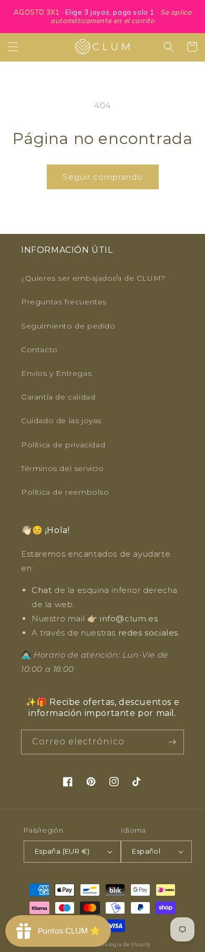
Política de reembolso (65, 492)
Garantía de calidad (58, 397)
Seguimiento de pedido (68, 326)
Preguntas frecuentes (64, 301)
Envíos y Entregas (56, 373)
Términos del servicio (62, 468)
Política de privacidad (63, 444)
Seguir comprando (103, 177)
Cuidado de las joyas (61, 420)
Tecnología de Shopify (121, 944)
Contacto (39, 349)
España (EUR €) (62, 851)
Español (146, 851)
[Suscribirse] (171, 742)
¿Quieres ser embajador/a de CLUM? (93, 278)
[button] (13, 46)
